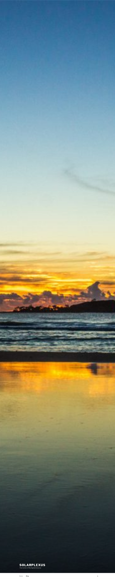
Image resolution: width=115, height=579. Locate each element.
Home (21, 576)
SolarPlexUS (32, 565)
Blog (27, 576)
